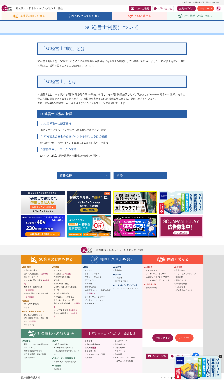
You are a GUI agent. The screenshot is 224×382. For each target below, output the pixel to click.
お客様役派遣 (90, 287)
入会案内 (88, 357)
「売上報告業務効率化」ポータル (66, 352)
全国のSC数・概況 (61, 284)
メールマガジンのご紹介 (125, 357)
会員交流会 (180, 270)
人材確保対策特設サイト (64, 348)
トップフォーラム (92, 274)
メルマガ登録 (142, 8)
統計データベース (31, 277)
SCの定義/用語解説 (61, 293)
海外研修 (88, 284)
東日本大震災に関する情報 (35, 354)
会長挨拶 (88, 341)
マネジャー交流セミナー (95, 277)
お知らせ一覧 (120, 348)
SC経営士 (118, 278)
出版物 (26, 307)
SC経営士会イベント (184, 290)
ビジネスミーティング (94, 300)
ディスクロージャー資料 (95, 354)
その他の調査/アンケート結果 (36, 295)
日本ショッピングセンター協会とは (112, 333)
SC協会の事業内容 (92, 344)
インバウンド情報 (66, 310)
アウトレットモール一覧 (64, 300)
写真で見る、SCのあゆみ (64, 297)
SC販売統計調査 (30, 270)
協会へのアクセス (213, 2)
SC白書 (57, 280)
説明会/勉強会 (181, 284)
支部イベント (90, 303)
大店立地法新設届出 (62, 277)
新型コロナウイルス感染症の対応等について (37, 346)
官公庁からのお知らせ (33, 315)
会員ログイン (186, 8)
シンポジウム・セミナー (95, 297)
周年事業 (118, 354)
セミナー (88, 270)
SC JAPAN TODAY (31, 304)
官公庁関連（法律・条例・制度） (36, 320)
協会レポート (120, 344)
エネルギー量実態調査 (33, 288)
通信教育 (118, 270)
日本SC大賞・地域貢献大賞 (65, 362)
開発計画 (63, 274)
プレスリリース (121, 341)
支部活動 (179, 277)
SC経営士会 (180, 287)
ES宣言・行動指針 (61, 344)
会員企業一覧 (198, 2)
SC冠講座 (57, 369)
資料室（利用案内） (65, 315)
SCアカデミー (90, 280)
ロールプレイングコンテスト (126, 288)
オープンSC (58, 270)
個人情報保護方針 (30, 377)
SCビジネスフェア (153, 270)
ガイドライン (29, 325)
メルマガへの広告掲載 (124, 361)
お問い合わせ (164, 8)
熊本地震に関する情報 (33, 351)
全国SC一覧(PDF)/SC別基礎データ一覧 (67, 288)
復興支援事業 (29, 357)
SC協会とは (186, 2)
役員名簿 (88, 348)
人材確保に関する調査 (37, 282)
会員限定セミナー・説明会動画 (97, 292)
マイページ (206, 8)
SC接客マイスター (122, 281)
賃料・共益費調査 (37, 274)
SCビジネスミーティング (186, 274)
